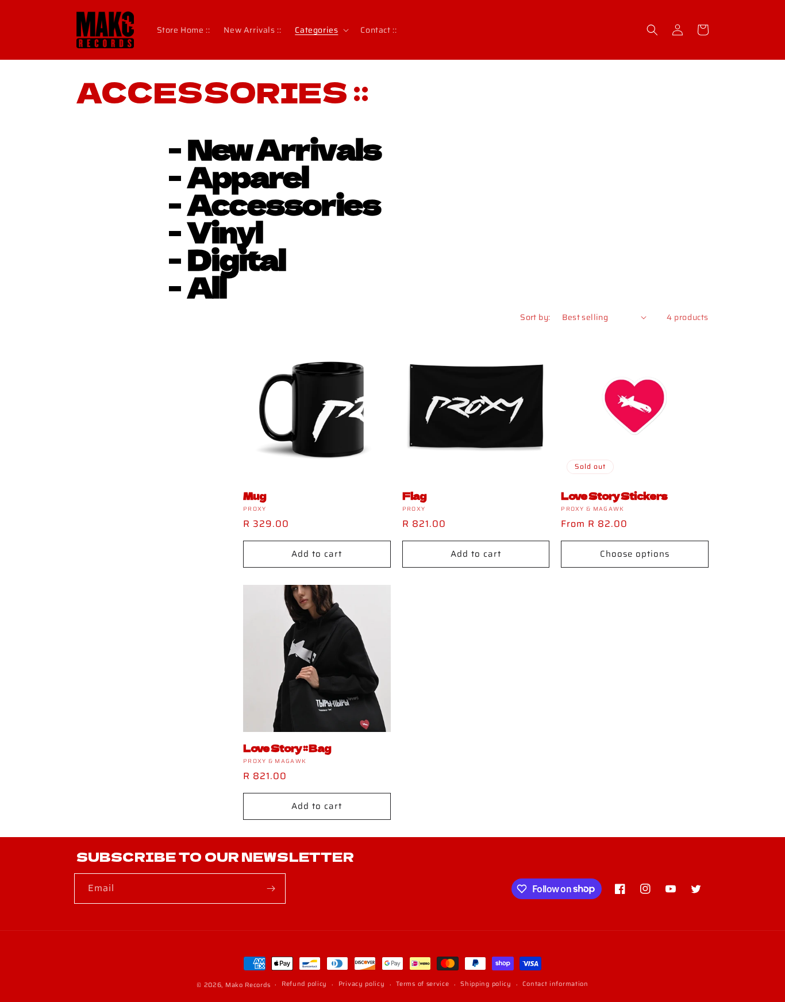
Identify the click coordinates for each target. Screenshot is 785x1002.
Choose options (634, 554)
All (206, 286)
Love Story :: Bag (287, 748)
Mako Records (247, 985)
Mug (254, 496)
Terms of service (422, 984)
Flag (414, 496)
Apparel (248, 176)
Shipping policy (485, 984)
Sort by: (535, 317)
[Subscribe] (270, 888)
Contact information (555, 984)
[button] (320, 30)
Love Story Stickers (614, 496)
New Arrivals (284, 148)
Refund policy (304, 984)
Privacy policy (361, 984)
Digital (236, 258)
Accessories (283, 203)
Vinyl (225, 231)
